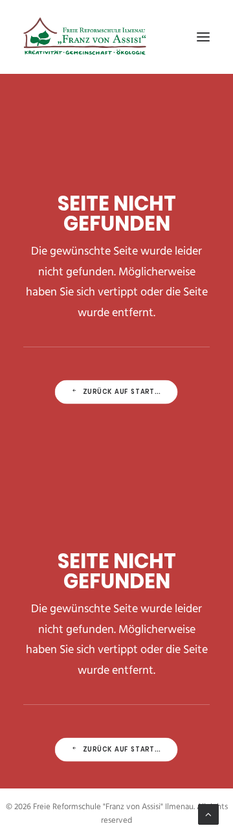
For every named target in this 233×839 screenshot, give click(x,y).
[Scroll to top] (208, 814)
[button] (203, 37)
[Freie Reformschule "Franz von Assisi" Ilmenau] (84, 36)
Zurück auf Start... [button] (122, 392)
